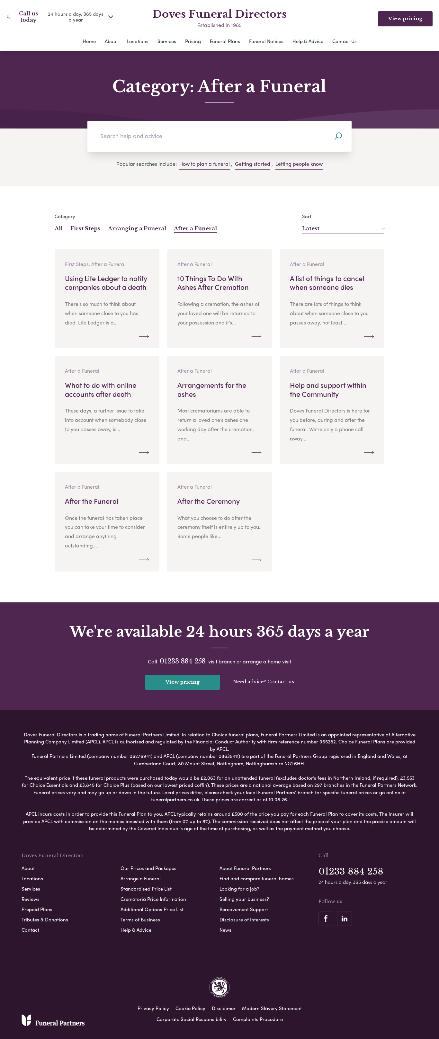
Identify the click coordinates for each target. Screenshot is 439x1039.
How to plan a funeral (204, 163)
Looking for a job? (239, 888)
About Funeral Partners (245, 868)
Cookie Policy (190, 1008)
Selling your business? (244, 898)
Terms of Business (140, 919)
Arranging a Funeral (137, 228)
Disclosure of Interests (244, 919)
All (59, 228)
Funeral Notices (266, 41)
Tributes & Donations (45, 919)
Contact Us (344, 41)
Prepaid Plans (37, 909)
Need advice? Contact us (263, 682)
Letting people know (299, 163)
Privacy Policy (153, 1008)
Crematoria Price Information (153, 898)
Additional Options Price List (152, 909)
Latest (310, 228)
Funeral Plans (225, 41)
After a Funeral (195, 228)
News (225, 929)
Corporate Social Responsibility (192, 1019)
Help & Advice (307, 41)
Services (166, 41)
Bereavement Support (244, 909)
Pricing (193, 41)
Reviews (31, 898)
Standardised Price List (146, 888)
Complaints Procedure (258, 1019)
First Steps (85, 228)
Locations (137, 41)
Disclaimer (224, 1008)
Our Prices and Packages (148, 868)
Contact (30, 929)
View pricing (405, 18)
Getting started (252, 163)
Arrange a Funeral (141, 878)
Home (89, 41)
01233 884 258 (183, 661)
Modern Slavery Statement (272, 1008)
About (111, 41)
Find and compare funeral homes (257, 878)
